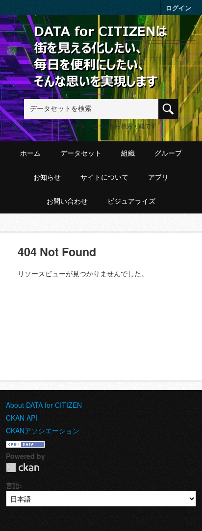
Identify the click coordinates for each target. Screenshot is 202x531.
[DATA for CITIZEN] (101, 40)
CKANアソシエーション (42, 430)
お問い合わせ (67, 201)
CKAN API (21, 418)
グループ (168, 153)
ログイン (178, 7)
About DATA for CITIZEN (44, 405)
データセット (80, 153)
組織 (128, 153)
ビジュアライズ (131, 201)
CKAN (22, 467)
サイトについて (104, 177)
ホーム (30, 153)
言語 (13, 485)
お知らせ (47, 177)
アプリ (158, 177)
